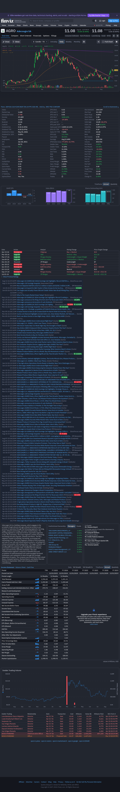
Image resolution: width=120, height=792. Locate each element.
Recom (87, 166)
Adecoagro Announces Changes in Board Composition (35, 490)
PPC (30, 107)
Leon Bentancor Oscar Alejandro (13, 716)
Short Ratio (88, 117)
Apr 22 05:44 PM (112, 721)
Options (46, 36)
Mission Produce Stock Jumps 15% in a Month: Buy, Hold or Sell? (39, 373)
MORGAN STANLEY (55, 547)
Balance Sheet (21, 567)
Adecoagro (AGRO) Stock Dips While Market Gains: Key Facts (37, 415)
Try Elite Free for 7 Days (97, 15)
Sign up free (113, 21)
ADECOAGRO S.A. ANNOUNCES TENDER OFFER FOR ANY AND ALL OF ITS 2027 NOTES (46, 455)
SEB (33, 107)
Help (115, 25)
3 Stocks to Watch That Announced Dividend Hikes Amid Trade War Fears (42, 514)
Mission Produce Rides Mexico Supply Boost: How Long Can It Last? (40, 375)
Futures (53, 25)
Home (4, 25)
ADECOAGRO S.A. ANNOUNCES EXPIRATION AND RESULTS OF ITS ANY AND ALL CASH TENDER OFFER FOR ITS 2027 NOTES (59, 448)
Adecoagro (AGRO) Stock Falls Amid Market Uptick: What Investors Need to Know (45, 342)
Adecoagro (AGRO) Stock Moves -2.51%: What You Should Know (39, 401)
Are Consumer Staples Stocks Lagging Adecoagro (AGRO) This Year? (40, 344)
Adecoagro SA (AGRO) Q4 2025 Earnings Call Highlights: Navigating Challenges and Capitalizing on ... (51, 304)
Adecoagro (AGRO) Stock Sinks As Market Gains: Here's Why (37, 424)
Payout (4, 137)
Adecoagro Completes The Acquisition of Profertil (33, 377)
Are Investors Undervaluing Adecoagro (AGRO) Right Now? (36, 347)
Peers (3, 107)
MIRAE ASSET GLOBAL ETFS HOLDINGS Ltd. (61, 535)
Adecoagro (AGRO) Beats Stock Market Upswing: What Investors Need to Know (44, 349)
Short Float (88, 115)
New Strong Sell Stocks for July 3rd (29, 471)
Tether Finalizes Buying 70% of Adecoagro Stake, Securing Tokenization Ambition (44, 485)
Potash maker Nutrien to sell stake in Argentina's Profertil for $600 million (42, 427)
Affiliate (21, 782)
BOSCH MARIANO (8, 734)
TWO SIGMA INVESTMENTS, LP (59, 531)
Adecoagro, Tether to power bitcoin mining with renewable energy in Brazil (42, 462)
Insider (45, 25)
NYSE (109, 36)
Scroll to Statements (110, 107)
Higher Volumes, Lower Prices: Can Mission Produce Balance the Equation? (42, 398)
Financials (37, 36)
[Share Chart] (98, 42)
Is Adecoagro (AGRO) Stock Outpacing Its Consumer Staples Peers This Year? (43, 368)
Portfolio (74, 25)
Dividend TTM (6, 129)
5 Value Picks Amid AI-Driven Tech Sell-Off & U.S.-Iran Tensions (38, 340)
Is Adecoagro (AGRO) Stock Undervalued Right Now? (35, 321)
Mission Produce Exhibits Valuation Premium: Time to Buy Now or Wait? (41, 443)
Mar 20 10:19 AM (112, 734)
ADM (7, 107)
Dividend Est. (6, 127)
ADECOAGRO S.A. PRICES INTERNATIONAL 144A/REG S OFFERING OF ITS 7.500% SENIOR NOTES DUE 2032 (54, 450)
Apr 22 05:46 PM (112, 719)
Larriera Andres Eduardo (10, 726)
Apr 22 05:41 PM (112, 724)
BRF (58, 107)
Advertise (29, 782)
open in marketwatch (60, 741)
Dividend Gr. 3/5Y (8, 134)
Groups (38, 25)
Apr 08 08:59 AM (112, 731)
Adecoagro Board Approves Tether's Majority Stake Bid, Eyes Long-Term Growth (44, 521)
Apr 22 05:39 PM (112, 726)
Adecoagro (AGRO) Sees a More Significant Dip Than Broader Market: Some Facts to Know (47, 354)
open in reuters (46, 741)
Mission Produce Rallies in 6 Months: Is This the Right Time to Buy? (39, 405)
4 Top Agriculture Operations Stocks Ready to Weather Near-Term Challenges (43, 363)
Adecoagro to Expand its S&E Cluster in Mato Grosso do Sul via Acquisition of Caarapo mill (47, 288)
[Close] (117, 15)
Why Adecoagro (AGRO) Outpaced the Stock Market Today (37, 457)
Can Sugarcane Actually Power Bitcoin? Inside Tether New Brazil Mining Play (43, 290)
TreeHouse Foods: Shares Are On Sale (29, 488)
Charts (25, 25)
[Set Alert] (113, 35)
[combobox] (51, 21)
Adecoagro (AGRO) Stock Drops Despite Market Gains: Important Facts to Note (44, 483)
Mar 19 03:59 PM (112, 736)
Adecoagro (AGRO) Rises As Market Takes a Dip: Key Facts (36, 511)
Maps (19, 25)
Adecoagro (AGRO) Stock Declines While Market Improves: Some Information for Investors (47, 445)
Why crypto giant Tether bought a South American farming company (40, 460)
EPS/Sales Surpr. (56, 142)
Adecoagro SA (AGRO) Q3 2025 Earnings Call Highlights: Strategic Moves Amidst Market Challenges (51, 389)
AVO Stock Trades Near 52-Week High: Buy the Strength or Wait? (39, 326)
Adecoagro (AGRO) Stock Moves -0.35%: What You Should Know (39, 516)
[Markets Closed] (94, 25)
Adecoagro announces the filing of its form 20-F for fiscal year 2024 (40, 495)
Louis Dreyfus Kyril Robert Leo (12, 719)
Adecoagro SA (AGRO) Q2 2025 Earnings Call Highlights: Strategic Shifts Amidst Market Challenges (50, 431)
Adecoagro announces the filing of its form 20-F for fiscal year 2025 (40, 300)
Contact (44, 782)
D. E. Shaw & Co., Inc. (56, 540)
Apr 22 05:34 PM (112, 729)
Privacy (60, 782)
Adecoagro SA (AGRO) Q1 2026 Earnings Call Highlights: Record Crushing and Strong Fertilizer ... (50, 297)
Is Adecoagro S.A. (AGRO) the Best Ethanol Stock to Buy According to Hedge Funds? (45, 507)
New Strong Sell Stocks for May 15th (29, 476)
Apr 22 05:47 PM (112, 716)
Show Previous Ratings (10, 277)
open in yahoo (35, 741)
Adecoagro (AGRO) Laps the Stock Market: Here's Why (35, 464)
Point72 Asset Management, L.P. (60, 549)
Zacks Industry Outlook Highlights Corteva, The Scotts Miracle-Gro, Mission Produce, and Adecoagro (51, 358)
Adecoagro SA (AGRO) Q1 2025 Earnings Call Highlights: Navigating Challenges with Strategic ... (49, 478)
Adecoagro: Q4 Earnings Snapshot (28, 307)
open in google (73, 741)
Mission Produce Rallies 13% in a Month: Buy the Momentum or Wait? (40, 351)
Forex (60, 25)
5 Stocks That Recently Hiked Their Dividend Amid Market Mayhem (40, 509)
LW (27, 107)
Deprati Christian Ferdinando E (12, 729)
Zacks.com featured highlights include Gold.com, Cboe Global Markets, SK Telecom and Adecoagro (51, 314)
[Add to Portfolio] (117, 35)
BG (10, 107)
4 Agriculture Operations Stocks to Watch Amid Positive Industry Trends (41, 502)
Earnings (53, 139)
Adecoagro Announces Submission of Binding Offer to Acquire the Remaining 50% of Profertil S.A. (50, 387)
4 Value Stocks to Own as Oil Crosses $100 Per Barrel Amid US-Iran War (41, 311)
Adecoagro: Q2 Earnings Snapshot (28, 283)
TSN (24, 107)
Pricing (108, 25)
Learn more (94, 624)
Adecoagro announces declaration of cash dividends (34, 302)
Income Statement (7, 567)
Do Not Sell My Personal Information (89, 782)
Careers (36, 782)
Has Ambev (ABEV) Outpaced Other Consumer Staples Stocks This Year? (41, 328)
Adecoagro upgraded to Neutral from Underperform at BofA (37, 370)
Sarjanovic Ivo (6, 721)
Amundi (51, 542)
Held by (42, 107)
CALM (14, 107)
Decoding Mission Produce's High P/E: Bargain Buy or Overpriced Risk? (41, 504)
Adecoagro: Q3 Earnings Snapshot (28, 394)
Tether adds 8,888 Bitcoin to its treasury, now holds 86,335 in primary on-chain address (47, 417)
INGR (21, 107)
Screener (11, 25)
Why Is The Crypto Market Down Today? (30, 295)
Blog (49, 782)
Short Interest (25, 36)
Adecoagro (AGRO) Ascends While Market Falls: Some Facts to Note (40, 420)
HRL (37, 107)
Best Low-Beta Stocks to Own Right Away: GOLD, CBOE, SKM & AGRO (41, 316)
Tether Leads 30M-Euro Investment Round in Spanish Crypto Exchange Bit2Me (44, 438)
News (32, 25)
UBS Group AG (53, 545)
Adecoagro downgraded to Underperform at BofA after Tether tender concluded (44, 492)
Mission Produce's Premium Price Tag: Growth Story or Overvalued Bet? (41, 422)
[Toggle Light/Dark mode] (94, 20)
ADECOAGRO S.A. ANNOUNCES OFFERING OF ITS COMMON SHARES (40, 382)
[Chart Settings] (116, 42)
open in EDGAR (84, 741)
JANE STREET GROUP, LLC (58, 552)
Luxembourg (96, 36)
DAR (17, 107)
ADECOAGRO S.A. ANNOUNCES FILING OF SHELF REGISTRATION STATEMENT (43, 384)
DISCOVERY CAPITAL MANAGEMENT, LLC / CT (61, 533)
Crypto (67, 25)
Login (103, 21)
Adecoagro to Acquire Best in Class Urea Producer (34, 429)
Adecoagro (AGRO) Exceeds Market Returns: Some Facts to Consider (40, 410)
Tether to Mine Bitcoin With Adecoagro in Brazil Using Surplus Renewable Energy (44, 467)
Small (103, 36)
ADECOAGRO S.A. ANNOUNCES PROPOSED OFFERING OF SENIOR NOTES (42, 452)
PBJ (51, 107)
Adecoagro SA (24, 31)
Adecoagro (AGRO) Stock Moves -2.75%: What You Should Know (39, 408)
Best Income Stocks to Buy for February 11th (32, 335)
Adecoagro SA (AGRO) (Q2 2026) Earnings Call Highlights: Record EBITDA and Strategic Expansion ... (51, 281)
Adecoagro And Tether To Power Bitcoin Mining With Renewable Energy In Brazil (44, 469)
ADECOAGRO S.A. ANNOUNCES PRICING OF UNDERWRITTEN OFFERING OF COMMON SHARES (49, 380)
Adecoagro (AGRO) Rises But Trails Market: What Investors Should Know (41, 497)
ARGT (47, 107)
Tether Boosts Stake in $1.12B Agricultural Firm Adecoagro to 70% (40, 518)
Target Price (89, 169)
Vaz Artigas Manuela (9, 724)
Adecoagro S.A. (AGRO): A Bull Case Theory (31, 323)
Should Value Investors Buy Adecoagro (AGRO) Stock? (35, 333)
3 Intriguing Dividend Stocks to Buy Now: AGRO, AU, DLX (36, 330)
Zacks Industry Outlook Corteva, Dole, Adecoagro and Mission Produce (41, 499)
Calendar (83, 25)
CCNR (55, 107)
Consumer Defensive (72, 36)
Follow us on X (70, 782)
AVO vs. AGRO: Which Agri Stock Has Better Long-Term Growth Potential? (42, 413)
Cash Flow (30, 567)
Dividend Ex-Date (8, 132)
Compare (14, 36)
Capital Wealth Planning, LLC (58, 538)
